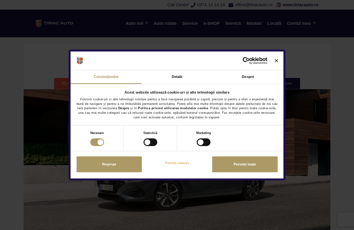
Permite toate (245, 164)
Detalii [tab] (177, 77)
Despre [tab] (248, 77)
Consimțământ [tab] (106, 77)
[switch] (150, 142)
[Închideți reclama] (276, 61)
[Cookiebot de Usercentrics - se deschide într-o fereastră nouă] (246, 60)
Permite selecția (177, 163)
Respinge (109, 164)
